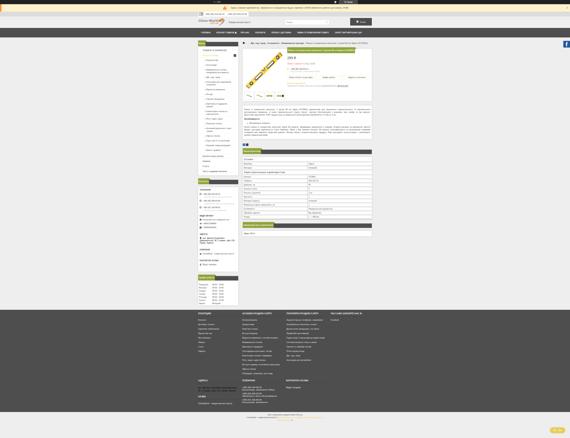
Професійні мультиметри (297, 333)
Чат (560, 430)
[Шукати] (327, 22)
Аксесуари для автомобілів (298, 360)
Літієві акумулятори (295, 351)
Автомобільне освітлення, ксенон (301, 324)
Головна (205, 32)
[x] (247, 145)
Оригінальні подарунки (252, 347)
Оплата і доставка (281, 32)
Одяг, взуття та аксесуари (218, 141)
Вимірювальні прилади (293, 43)
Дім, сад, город (258, 43)
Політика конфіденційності (312, 417)
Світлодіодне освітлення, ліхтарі (257, 351)
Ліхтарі (209, 94)
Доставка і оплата (206, 324)
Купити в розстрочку (213, 156)
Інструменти (273, 43)
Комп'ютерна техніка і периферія (257, 356)
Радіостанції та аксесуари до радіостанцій (305, 338)
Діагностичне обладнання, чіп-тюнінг (302, 329)
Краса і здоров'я (213, 150)
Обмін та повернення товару (313, 32)
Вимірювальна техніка (252, 342)
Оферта (201, 351)
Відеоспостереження (215, 89)
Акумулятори (212, 60)
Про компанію (204, 338)
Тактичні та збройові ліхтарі (298, 347)
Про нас (245, 32)
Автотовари (211, 65)
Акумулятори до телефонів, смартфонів (304, 320)
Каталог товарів (225, 32)
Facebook (335, 320)
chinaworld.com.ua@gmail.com (215, 220)
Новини (206, 161)
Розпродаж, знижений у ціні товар (257, 373)
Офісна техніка (213, 136)
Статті (206, 166)
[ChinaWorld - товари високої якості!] (211, 22)
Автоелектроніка (249, 320)
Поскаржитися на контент (288, 417)
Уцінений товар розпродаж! (218, 145)
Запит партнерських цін (348, 32)
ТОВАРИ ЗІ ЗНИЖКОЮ (215, 50)
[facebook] (244, 145)
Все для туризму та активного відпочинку (261, 364)
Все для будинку (250, 333)
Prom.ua (299, 415)
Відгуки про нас (205, 333)
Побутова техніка (214, 123)
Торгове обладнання (215, 99)
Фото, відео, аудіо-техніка (254, 360)
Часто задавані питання (215, 171)
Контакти (260, 32)
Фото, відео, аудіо (214, 119)
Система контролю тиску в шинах (301, 342)
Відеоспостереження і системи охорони (260, 338)
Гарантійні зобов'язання (208, 329)
